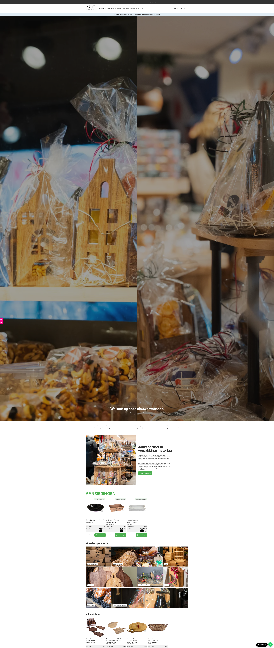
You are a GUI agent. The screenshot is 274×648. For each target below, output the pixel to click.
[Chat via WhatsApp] (270, 644)
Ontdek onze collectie (137, 414)
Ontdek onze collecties (145, 473)
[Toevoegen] (103, 515)
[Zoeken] (181, 8)
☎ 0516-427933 (262, 644)
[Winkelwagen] (187, 8)
